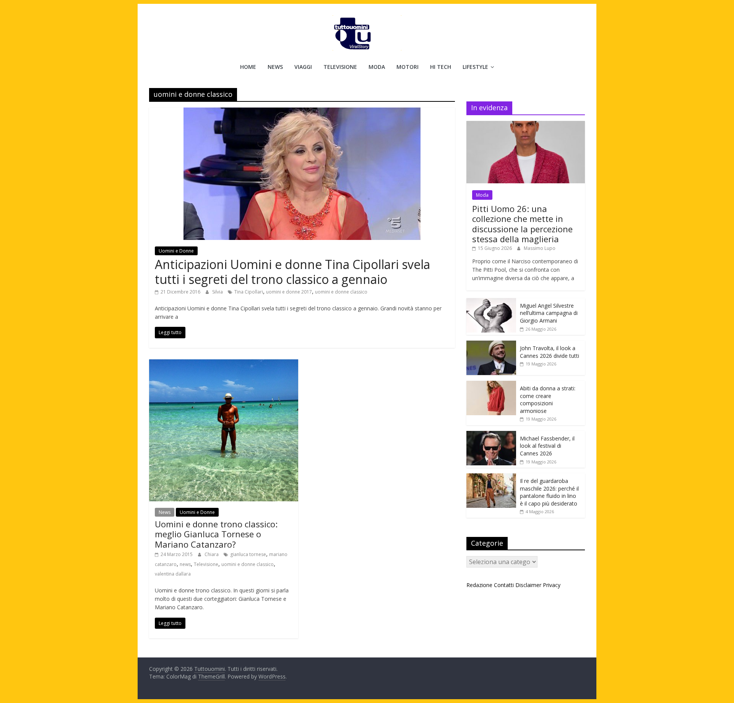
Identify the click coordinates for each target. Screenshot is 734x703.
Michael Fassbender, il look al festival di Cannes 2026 (547, 446)
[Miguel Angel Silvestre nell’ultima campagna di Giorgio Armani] (491, 302)
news (185, 564)
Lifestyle (475, 66)
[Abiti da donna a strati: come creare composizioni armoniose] (491, 384)
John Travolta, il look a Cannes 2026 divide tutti (549, 351)
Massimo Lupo (539, 248)
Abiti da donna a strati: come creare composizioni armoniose (547, 399)
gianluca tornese (248, 554)
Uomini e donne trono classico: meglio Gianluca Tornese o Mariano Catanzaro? (216, 534)
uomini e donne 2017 (289, 292)
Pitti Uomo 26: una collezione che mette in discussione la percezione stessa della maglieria (522, 224)
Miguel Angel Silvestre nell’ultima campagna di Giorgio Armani (549, 313)
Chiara (212, 554)
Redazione (479, 585)
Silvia (218, 292)
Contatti (504, 585)
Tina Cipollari (248, 292)
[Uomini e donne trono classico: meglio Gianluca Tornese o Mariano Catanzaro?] (223, 364)
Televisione (340, 66)
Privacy (551, 585)
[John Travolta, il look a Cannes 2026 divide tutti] (491, 344)
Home (248, 66)
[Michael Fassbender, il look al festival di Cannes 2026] (491, 435)
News (275, 66)
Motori (407, 66)
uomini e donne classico (341, 292)
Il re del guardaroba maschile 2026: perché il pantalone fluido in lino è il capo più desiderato (549, 492)
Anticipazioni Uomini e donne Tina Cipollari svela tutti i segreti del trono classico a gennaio (292, 271)
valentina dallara (173, 574)
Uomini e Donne (176, 251)
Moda (377, 66)
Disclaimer (528, 585)
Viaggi (303, 66)
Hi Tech (440, 66)
